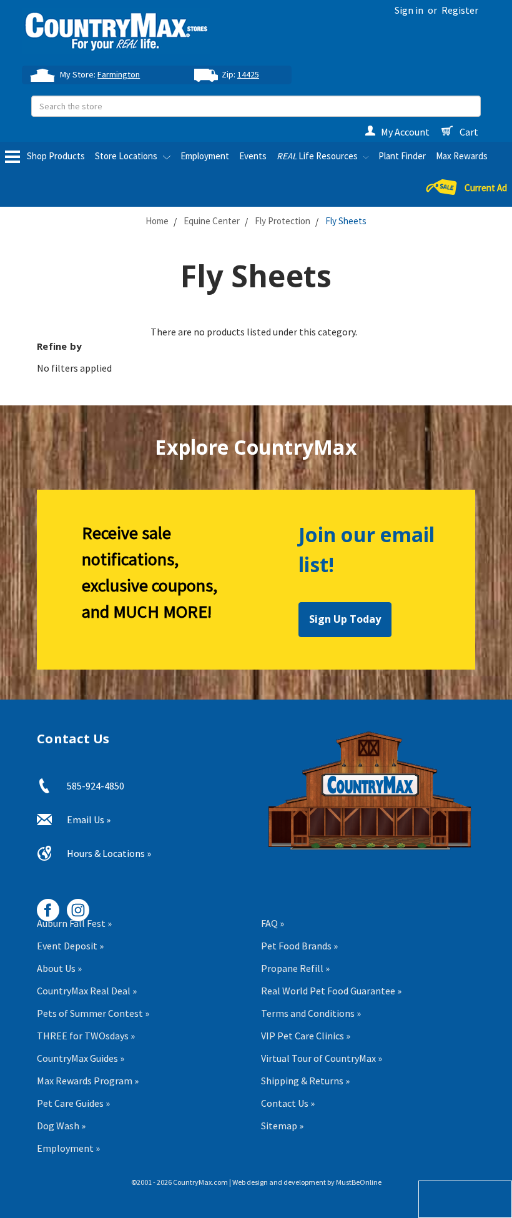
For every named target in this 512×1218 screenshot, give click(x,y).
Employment (204, 156)
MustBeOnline (359, 1182)
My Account (405, 132)
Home (157, 221)
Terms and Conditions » (311, 1013)
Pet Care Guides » (73, 1103)
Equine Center (212, 221)
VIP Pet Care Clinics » (305, 1035)
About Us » (59, 968)
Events (253, 156)
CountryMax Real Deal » (87, 990)
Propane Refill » (295, 968)
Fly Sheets (346, 221)
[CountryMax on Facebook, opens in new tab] (43, 905)
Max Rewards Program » (88, 1080)
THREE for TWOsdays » (86, 1035)
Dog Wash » (61, 1125)
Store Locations (127, 156)
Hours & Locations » (109, 853)
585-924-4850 (95, 786)
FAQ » (272, 923)
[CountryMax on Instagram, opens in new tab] (73, 905)
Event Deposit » (70, 945)
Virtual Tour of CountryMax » (321, 1058)
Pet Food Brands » (299, 945)
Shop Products (55, 156)
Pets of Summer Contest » (93, 1013)
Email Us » (89, 819)
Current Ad (486, 188)
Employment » (68, 1148)
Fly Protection (282, 221)
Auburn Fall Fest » (74, 923)
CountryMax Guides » (80, 1058)
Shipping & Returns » (305, 1080)
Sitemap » (282, 1125)
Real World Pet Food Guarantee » (331, 990)
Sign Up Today (345, 619)
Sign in (409, 10)
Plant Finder (402, 156)
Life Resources (318, 156)
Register (459, 10)
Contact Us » (288, 1103)
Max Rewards (462, 156)
